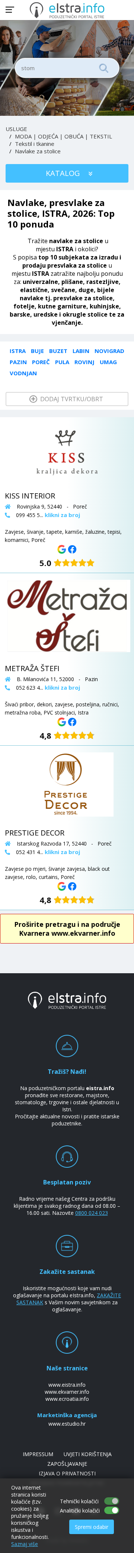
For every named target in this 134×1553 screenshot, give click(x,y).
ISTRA (18, 350)
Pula (62, 362)
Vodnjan (23, 373)
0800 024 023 (91, 1212)
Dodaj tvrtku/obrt (71, 399)
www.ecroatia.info (67, 1398)
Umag (108, 362)
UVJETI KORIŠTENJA (88, 1454)
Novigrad (109, 350)
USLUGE (16, 129)
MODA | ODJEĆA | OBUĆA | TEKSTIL (63, 136)
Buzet (58, 350)
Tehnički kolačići (79, 1501)
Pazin (18, 362)
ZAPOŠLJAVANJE (67, 1463)
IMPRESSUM (38, 1454)
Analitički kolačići (80, 1510)
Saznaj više (24, 1543)
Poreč (41, 362)
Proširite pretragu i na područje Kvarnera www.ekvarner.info (67, 929)
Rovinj (84, 362)
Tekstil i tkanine (34, 143)
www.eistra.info (67, 1384)
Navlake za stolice (38, 151)
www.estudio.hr (67, 1423)
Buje (37, 350)
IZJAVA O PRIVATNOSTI (67, 1473)
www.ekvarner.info (67, 1391)
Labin (81, 350)
